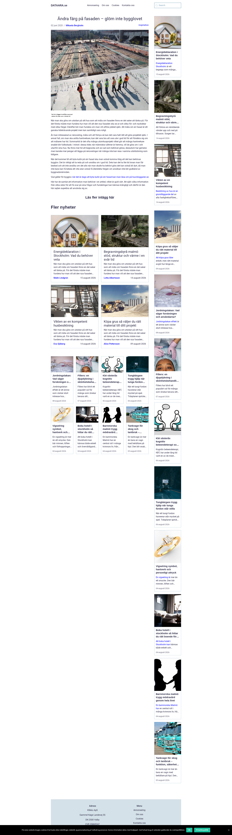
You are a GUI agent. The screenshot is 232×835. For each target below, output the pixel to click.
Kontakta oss (128, 5)
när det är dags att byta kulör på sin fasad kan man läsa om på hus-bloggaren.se (110, 177)
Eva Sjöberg (59, 344)
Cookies (115, 5)
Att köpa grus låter (164, 257)
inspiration (144, 25)
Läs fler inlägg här (99, 197)
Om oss (105, 5)
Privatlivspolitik (202, 830)
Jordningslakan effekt (166, 321)
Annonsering (93, 5)
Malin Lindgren (61, 278)
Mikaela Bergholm (74, 25)
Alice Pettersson (112, 344)
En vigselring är (163, 577)
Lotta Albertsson (112, 278)
